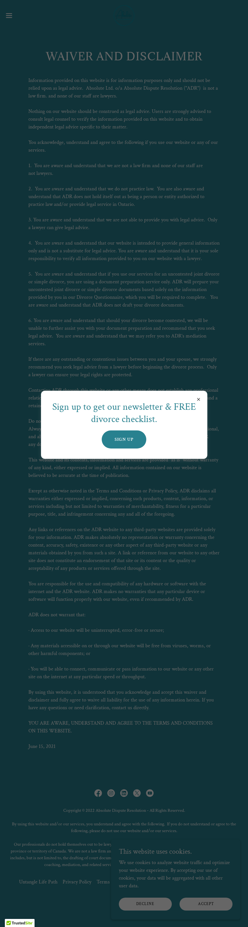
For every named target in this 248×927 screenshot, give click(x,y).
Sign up (124, 439)
